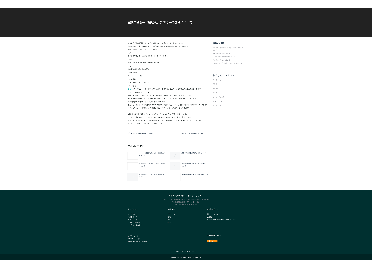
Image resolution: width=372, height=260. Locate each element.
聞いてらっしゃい (218, 80)
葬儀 (169, 217)
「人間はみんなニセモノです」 (223, 60)
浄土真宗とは (132, 214)
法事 (169, 220)
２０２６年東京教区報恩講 (221, 53)
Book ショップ (217, 101)
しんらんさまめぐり (219, 97)
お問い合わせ (179, 252)
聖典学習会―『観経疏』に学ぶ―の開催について (152, 165)
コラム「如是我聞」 (135, 222)
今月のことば (132, 220)
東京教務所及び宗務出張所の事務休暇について (194, 165)
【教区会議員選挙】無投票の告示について (194, 175)
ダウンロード (217, 105)
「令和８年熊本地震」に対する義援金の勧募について (152, 154)
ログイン (213, 241)
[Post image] (132, 156)
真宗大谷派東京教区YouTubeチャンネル (221, 220)
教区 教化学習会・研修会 (138, 241)
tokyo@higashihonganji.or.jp (188, 205)
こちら (130, 89)
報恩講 (215, 93)
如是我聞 (215, 88)
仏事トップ (171, 214)
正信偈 (215, 84)
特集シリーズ (132, 217)
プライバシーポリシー (190, 252)
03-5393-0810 (180, 202)
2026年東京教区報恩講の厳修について (193, 153)
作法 (169, 222)
